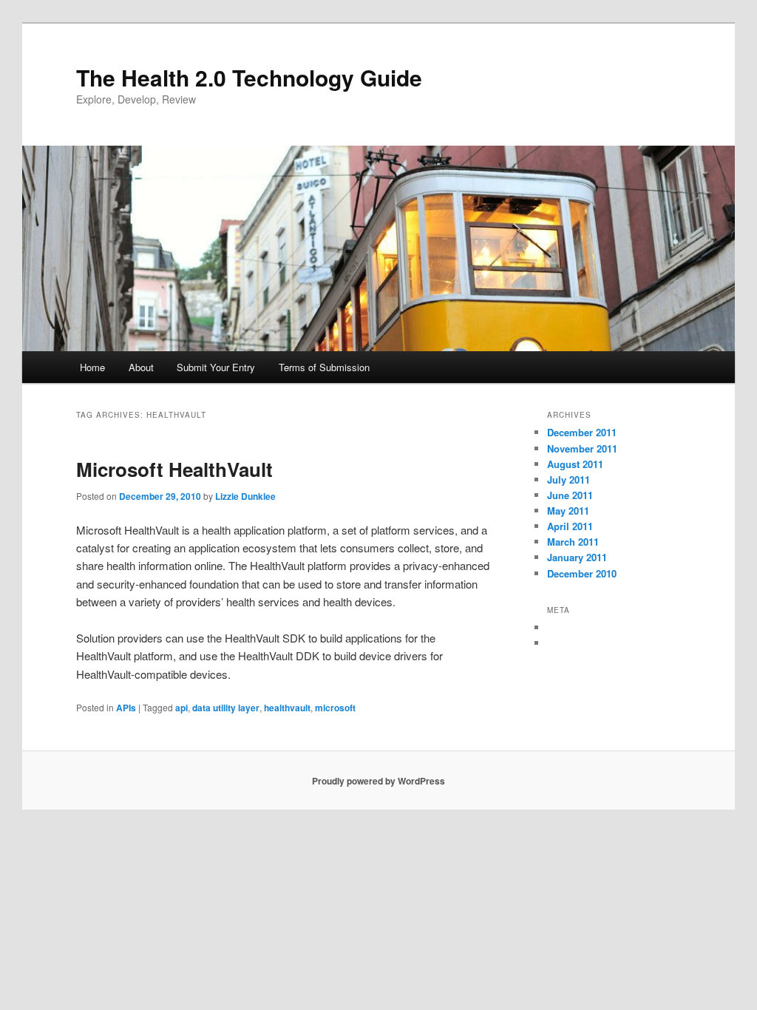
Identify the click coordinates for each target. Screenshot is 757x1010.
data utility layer (225, 707)
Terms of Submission (324, 367)
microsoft (335, 707)
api (181, 707)
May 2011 (568, 511)
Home (92, 367)
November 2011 (582, 448)
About (141, 367)
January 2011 (577, 557)
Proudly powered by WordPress (378, 780)
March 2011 (573, 542)
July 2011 (568, 479)
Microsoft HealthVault (174, 469)
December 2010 (582, 573)
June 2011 (570, 495)
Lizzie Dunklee (245, 496)
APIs (126, 707)
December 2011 (582, 432)
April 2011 (570, 526)
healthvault (287, 707)
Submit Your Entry (216, 367)
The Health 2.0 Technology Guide (249, 77)
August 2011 (575, 464)
